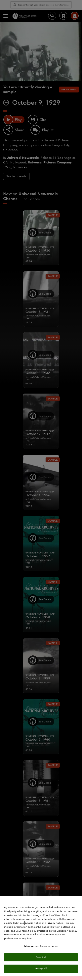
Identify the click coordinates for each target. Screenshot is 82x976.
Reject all (41, 957)
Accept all (41, 968)
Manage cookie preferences (41, 946)
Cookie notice (33, 923)
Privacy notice (55, 923)
